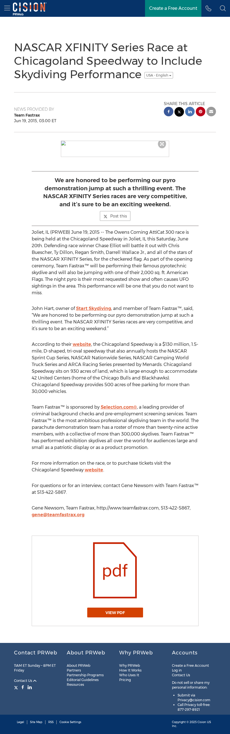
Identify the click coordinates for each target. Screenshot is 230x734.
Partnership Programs (85, 675)
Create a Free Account (190, 665)
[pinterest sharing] (200, 112)
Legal (20, 722)
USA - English (157, 75)
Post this (118, 216)
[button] (223, 8)
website (82, 344)
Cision (201, 722)
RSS (51, 722)
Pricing (125, 680)
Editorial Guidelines (83, 680)
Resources (75, 684)
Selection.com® (119, 407)
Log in (177, 670)
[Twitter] (16, 687)
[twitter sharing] (179, 112)
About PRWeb (78, 665)
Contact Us (23, 681)
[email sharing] (211, 112)
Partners (74, 670)
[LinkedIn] (29, 687)
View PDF (115, 612)
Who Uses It (129, 675)
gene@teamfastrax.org (58, 514)
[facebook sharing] (168, 112)
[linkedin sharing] (190, 112)
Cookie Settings (70, 722)
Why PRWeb (129, 665)
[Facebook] (22, 687)
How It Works (130, 670)
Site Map (36, 722)
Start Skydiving (93, 308)
